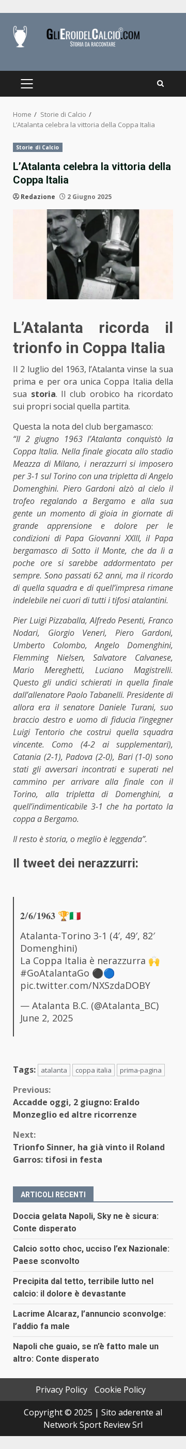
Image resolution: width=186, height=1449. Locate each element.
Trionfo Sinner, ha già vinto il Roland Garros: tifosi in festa (89, 1147)
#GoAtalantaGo (54, 973)
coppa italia (93, 1070)
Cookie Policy (120, 1389)
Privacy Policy (61, 1389)
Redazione (38, 196)
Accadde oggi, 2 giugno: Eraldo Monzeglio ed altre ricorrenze (76, 1102)
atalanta (54, 1070)
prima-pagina (141, 1070)
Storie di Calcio (37, 147)
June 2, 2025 (46, 1018)
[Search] (160, 84)
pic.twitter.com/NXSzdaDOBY (85, 985)
